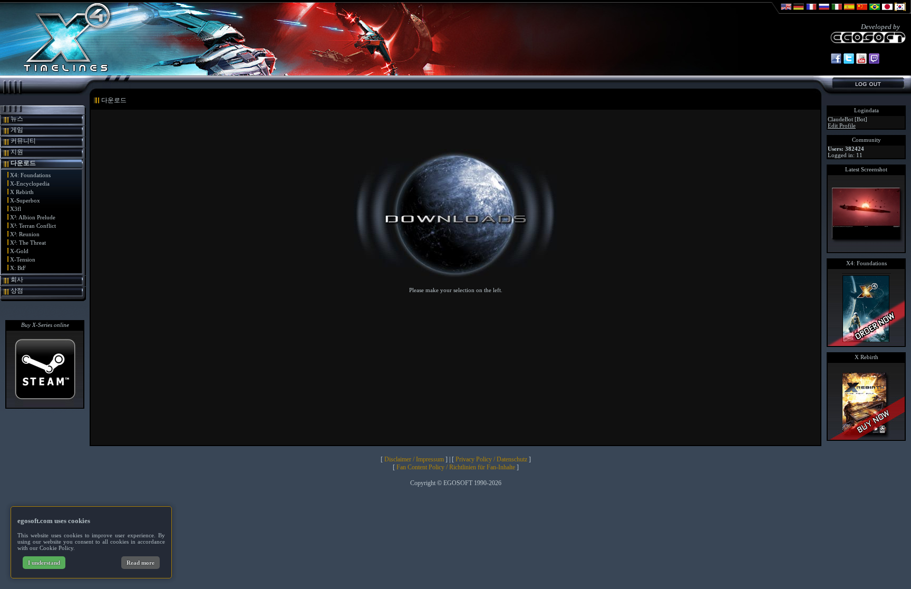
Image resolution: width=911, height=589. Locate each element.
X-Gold (19, 251)
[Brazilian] (874, 11)
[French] (811, 11)
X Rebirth (22, 192)
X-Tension (22, 259)
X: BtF (18, 268)
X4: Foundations (30, 175)
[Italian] (836, 11)
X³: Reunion (25, 234)
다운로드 (23, 163)
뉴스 (17, 118)
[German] (798, 11)
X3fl (15, 209)
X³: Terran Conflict (33, 226)
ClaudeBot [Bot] (847, 119)
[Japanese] (887, 11)
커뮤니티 (23, 140)
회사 (17, 279)
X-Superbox (25, 200)
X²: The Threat (28, 242)
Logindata (866, 110)
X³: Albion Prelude (32, 217)
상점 (17, 290)
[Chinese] (862, 11)
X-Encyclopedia (30, 183)
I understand (44, 562)
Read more (140, 562)
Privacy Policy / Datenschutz (491, 459)
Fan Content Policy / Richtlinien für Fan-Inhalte (455, 467)
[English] (786, 11)
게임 (17, 129)
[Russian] (824, 11)
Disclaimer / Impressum (414, 459)
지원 (17, 152)
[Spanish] (849, 11)
